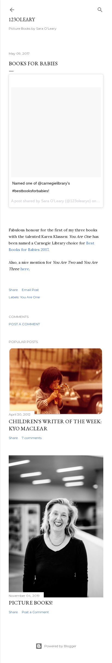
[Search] (100, 8)
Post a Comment (24, 324)
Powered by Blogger (60, 646)
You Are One (30, 297)
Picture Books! (30, 602)
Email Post (30, 290)
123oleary (22, 19)
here (24, 268)
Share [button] (13, 290)
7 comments (32, 438)
